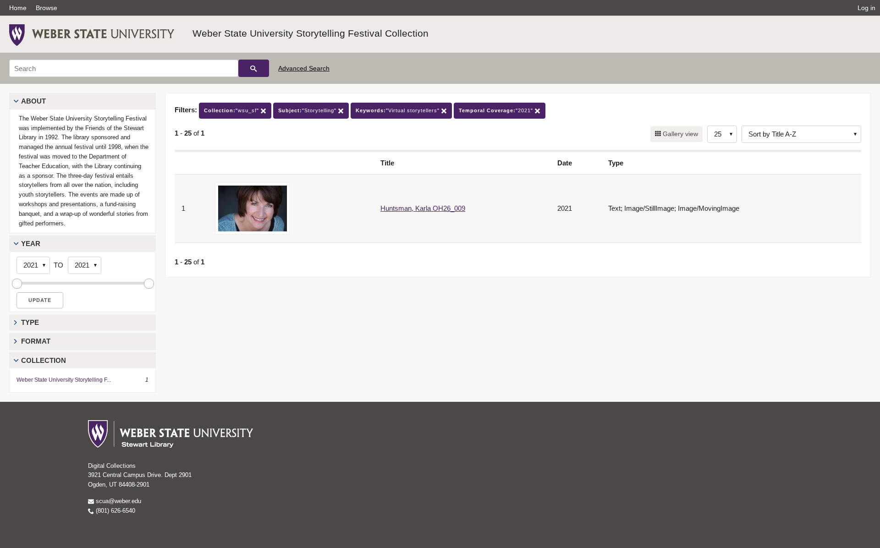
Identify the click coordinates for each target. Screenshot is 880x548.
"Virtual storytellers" (398, 110)
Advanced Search (304, 68)
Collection (43, 360)
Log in (866, 7)
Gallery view (679, 133)
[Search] (253, 68)
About (33, 101)
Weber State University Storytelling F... (63, 380)
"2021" (497, 110)
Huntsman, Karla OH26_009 (422, 208)
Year (30, 243)
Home (18, 7)
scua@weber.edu (117, 501)
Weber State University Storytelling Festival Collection (310, 33)
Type (30, 322)
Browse (46, 7)
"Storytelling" (308, 110)
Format (35, 341)
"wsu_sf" (232, 110)
